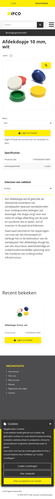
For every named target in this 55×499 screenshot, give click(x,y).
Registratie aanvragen (17, 388)
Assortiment (13, 371)
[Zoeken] (40, 25)
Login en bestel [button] (29, 132)
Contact (11, 393)
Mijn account (13, 380)
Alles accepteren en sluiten (27, 481)
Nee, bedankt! (27, 473)
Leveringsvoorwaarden (12, 491)
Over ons (12, 376)
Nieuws (11, 384)
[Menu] (51, 25)
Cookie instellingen (27, 466)
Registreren (41, 3)
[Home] (14, 13)
